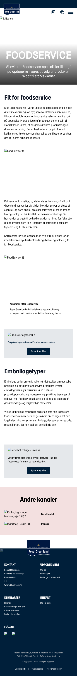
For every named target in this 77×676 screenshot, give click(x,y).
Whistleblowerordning (13, 584)
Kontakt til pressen (12, 569)
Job (5, 581)
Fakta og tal (45, 573)
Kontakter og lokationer (14, 573)
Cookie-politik (20, 668)
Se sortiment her (38, 351)
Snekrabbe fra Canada (13, 614)
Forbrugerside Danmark (50, 577)
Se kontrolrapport (54, 668)
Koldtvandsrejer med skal (14, 606)
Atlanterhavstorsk (11, 610)
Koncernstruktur (11, 577)
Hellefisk (7, 602)
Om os (43, 569)
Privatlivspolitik (37, 668)
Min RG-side (45, 602)
